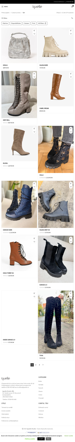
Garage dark (7, 230)
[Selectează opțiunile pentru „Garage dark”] (34, 183)
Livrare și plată (5, 411)
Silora (5, 163)
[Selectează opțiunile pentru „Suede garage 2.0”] (34, 293)
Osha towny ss (8, 273)
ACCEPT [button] (41, 439)
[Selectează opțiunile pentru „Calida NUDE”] (71, 30)
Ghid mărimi (5, 414)
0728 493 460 (70, 1)
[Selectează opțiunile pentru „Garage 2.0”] (71, 238)
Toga (41, 355)
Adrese (40, 414)
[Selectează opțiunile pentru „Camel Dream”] (71, 73)
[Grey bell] (19, 94)
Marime (5, 23)
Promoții (40, 398)
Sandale (40, 384)
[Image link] (5, 378)
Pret (33, 23)
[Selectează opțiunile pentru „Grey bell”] (34, 73)
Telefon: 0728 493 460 (9, 399)
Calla (41, 175)
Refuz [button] (48, 439)
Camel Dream (44, 108)
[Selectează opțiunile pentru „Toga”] (71, 293)
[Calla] (56, 149)
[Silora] (19, 143)
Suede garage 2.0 (9, 340)
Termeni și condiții (6, 407)
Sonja (5, 65)
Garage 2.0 (43, 285)
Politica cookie (30, 439)
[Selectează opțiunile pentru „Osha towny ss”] (34, 238)
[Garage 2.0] (56, 259)
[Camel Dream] (56, 88)
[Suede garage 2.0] (19, 314)
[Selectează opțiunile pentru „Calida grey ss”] (71, 183)
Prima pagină (5, 12)
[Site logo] (37, 6)
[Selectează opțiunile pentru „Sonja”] (34, 30)
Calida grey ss (44, 230)
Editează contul (43, 407)
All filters (41, 23)
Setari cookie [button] (68, 436)
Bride (40, 381)
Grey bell (6, 120)
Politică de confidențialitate (9, 421)
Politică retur (5, 417)
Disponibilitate (16, 23)
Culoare (26, 23)
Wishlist (40, 417)
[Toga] (56, 322)
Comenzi (41, 411)
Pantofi (40, 388)
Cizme (40, 395)
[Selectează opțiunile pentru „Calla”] (71, 128)
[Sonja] (19, 45)
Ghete (40, 391)
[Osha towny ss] (19, 253)
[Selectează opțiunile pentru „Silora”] (34, 128)
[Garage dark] (19, 204)
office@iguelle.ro (23, 387)
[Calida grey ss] (56, 204)
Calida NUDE (43, 65)
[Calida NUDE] (56, 45)
